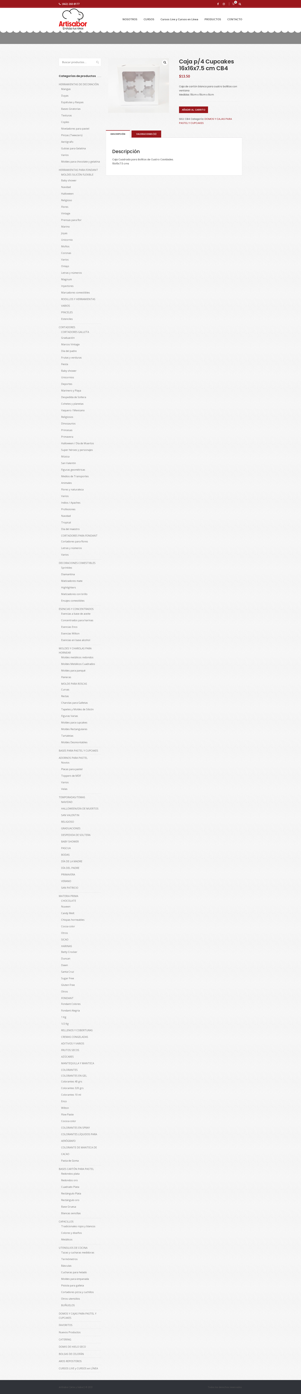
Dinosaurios (68, 423)
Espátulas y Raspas (72, 102)
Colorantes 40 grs (71, 1081)
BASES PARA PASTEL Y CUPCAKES (78, 750)
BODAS (65, 854)
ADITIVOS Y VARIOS (72, 1043)
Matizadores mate (71, 581)
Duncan (65, 958)
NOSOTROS (129, 19)
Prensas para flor (71, 220)
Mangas (66, 89)
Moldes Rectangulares (74, 729)
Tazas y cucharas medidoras (77, 1252)
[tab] (118, 134)
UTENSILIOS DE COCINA (73, 1248)
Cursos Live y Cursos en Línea (179, 19)
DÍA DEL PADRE (70, 868)
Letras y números (71, 272)
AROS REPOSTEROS (70, 1361)
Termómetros (69, 1259)
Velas (64, 789)
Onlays (65, 266)
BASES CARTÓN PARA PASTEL (76, 1169)
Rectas (65, 696)
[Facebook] (218, 4)
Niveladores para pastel (75, 128)
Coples (65, 122)
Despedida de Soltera (73, 397)
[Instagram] (224, 4)
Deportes (66, 384)
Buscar (96, 62)
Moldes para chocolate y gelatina (80, 161)
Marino (65, 226)
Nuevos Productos (70, 1332)
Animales (66, 483)
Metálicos (66, 1239)
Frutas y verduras (71, 357)
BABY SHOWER (70, 841)
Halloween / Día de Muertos (77, 443)
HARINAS (66, 946)
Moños (65, 246)
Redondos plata (70, 1173)
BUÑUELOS (68, 1305)
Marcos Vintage (70, 344)
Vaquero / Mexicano (73, 410)
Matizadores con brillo (74, 594)
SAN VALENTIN (70, 815)
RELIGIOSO (67, 821)
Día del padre (69, 351)
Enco (64, 1101)
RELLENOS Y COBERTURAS (77, 1030)
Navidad (66, 187)
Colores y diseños (71, 1233)
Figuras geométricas (73, 469)
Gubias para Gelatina (73, 148)
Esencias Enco (69, 627)
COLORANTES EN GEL (74, 1075)
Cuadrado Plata (70, 1187)
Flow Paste (67, 1114)
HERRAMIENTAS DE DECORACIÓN (79, 84)
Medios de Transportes (75, 476)
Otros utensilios (70, 1298)
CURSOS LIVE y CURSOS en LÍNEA (78, 1368)
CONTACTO (234, 19)
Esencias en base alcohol (75, 640)
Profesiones (68, 509)
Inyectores (67, 286)
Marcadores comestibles (75, 292)
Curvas (65, 689)
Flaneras (66, 677)
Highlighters (68, 587)
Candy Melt (67, 913)
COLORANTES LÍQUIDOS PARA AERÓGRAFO (79, 1138)
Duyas (65, 95)
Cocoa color (68, 926)
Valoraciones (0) (146, 134)
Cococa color (68, 1121)
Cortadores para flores (74, 541)
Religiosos (67, 417)
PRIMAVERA (68, 874)
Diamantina (68, 574)
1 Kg (63, 1017)
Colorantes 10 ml (71, 1094)
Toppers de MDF (71, 775)
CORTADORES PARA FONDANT (79, 535)
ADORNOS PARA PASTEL (73, 758)
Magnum (66, 279)
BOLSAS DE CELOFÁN (71, 1354)
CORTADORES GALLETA (75, 332)
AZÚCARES (67, 1056)
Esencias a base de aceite (75, 613)
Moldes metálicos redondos (77, 657)
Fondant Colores (71, 1004)
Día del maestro (70, 529)
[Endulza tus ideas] (73, 19)
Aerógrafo (67, 142)
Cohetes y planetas (72, 403)
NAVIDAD (66, 802)
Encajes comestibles (72, 600)
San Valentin (68, 463)
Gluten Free (68, 985)
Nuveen (65, 906)
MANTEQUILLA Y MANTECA (77, 1063)
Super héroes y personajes (77, 450)
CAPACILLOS (66, 1221)
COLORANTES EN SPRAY (75, 1127)
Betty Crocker (69, 952)
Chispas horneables (72, 919)
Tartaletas (67, 735)
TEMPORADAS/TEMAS (72, 797)
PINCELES (67, 312)
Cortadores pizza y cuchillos (77, 1292)
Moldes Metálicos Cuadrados (78, 664)
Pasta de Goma (70, 1160)
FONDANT (67, 998)
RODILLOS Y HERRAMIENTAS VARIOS (78, 302)
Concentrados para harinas (77, 620)
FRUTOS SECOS (70, 1050)
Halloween (67, 193)
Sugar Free (67, 978)
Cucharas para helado (74, 1272)
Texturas (66, 115)
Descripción (118, 134)
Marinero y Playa (71, 390)
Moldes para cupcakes (74, 722)
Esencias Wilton (70, 633)
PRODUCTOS (212, 19)
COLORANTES (69, 1070)
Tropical (66, 522)
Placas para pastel (71, 769)
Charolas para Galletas (74, 702)
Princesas (66, 430)
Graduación (68, 338)
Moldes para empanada (75, 1279)
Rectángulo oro (70, 1200)
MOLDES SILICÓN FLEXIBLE (77, 174)
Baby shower (69, 180)
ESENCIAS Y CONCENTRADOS (76, 609)
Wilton (65, 1108)
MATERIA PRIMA (68, 896)
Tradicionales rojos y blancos (78, 1226)
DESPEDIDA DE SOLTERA (75, 835)
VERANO (66, 881)
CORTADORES (67, 327)
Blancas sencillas (71, 1213)
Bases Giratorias (71, 109)
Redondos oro (69, 1180)
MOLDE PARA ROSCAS (74, 683)
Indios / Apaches (70, 502)
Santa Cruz (67, 971)
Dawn (64, 965)
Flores (64, 207)
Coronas (66, 253)
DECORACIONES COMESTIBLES (77, 563)
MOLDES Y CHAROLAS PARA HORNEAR (75, 650)
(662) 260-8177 (70, 4)
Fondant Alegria (70, 1010)
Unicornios (67, 377)
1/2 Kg (65, 1023)
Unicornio (67, 240)
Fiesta (64, 364)
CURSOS (149, 19)
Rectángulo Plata (71, 1193)
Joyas (64, 233)
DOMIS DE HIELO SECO (72, 1346)
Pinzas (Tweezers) (71, 135)
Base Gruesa (68, 1206)
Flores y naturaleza (72, 489)
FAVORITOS (65, 1325)
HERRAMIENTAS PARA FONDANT (78, 170)
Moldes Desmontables (74, 742)
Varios (65, 155)
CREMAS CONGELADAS (74, 1037)
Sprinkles (66, 567)
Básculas (66, 1265)
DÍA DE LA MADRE (71, 861)
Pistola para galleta (72, 1285)
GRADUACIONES (70, 828)
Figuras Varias (69, 716)
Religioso (66, 200)
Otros (64, 933)
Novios (65, 762)
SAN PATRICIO (69, 887)
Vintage (65, 213)
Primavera (67, 436)
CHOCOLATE (68, 900)
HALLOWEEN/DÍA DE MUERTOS (79, 808)
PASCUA (66, 848)
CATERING (65, 1339)
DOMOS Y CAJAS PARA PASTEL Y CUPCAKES (77, 1316)
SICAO (64, 939)
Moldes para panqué (73, 670)
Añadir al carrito (193, 109)
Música (65, 456)
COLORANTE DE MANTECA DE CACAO (79, 1151)
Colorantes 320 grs (72, 1088)
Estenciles (67, 319)
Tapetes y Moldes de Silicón (77, 709)
